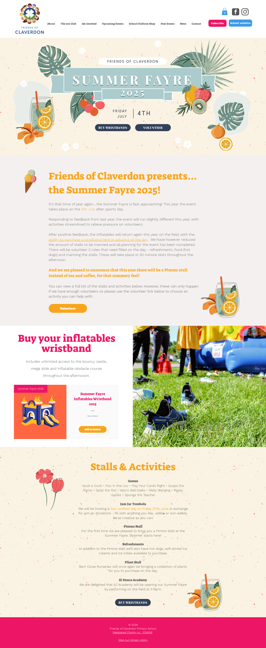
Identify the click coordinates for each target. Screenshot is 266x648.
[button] (89, 23)
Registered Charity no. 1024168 (132, 632)
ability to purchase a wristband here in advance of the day (98, 239)
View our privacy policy (133, 640)
